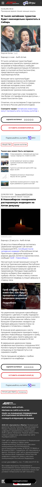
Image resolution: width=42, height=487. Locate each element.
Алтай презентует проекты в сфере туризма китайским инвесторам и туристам (22, 162)
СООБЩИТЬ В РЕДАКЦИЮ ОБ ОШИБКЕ (18, 418)
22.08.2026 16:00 (7, 194)
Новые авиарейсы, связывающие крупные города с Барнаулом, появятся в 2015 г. (24, 155)
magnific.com (6, 236)
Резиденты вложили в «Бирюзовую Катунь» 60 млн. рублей (22, 175)
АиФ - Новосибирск (19, 258)
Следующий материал (20, 481)
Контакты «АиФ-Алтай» (12, 407)
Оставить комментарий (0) (21, 128)
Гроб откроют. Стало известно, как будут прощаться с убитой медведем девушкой (15, 294)
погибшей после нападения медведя (17, 250)
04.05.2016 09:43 (7, 9)
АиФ (16, 53)
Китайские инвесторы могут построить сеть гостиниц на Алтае (19, 110)
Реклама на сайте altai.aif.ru (15, 410)
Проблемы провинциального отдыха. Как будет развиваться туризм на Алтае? (24, 182)
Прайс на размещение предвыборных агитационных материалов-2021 (19, 414)
